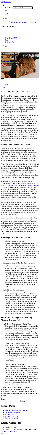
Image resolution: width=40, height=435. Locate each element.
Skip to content (6, 2)
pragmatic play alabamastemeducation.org (25, 185)
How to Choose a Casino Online (16, 410)
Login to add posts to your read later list (22, 22)
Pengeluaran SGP (11, 38)
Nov (3, 88)
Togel (7, 40)
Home (7, 61)
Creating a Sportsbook (12, 412)
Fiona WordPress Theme (9, 431)
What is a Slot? (10, 414)
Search (3, 399)
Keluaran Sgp (9, 42)
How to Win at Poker (12, 418)
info (13, 61)
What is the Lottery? (12, 416)
